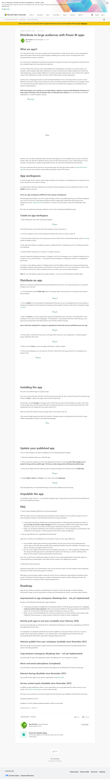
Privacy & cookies (84, 771)
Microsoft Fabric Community (11, 19)
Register (97, 15)
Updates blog (23, 19)
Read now (84, 23)
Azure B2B (61, 677)
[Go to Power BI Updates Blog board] (23, 734)
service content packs (34, 689)
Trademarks (102, 771)
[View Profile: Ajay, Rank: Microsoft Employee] (22, 40)
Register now (6, 9)
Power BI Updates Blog (32, 19)
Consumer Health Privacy (27, 775)
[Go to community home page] (15, 15)
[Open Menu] (104, 19)
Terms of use (94, 771)
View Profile (85, 724)
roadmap (86, 238)
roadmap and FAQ (38, 202)
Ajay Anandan (29, 39)
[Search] (92, 15)
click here (23, 307)
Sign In (102, 15)
